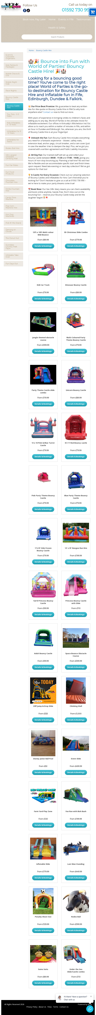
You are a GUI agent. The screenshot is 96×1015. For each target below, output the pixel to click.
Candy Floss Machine (11, 198)
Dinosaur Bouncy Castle (75, 285)
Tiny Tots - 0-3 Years (13, 115)
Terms (55, 1007)
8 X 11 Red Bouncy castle (76, 443)
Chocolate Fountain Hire (12, 181)
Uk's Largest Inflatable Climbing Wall (12, 157)
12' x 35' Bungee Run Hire (76, 548)
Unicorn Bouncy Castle (76, 390)
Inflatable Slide (43, 864)
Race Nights (11, 91)
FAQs (49, 1007)
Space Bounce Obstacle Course (75, 654)
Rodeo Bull (76, 917)
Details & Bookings (43, 246)
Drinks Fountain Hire (12, 190)
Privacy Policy (31, 1007)
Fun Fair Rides (12, 165)
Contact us (48, 112)
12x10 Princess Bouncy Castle (43, 602)
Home (52, 19)
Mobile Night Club (11, 83)
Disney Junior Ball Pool (43, 758)
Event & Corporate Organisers (10, 57)
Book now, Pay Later (34, 19)
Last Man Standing (75, 864)
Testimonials (83, 19)
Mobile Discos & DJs (13, 75)
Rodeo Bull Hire (12, 148)
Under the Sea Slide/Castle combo (76, 970)
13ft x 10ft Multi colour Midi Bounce (43, 233)
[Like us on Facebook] (24, 10)
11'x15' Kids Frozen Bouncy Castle (43, 549)
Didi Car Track (43, 285)
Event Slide (76, 758)
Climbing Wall (76, 706)
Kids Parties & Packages (12, 66)
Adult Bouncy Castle (43, 653)
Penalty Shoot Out (43, 917)
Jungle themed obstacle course (43, 338)
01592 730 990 (77, 9)
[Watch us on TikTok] (28, 10)
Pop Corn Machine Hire (11, 207)
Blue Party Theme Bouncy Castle (76, 496)
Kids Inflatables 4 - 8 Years (13, 124)
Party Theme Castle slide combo (43, 391)
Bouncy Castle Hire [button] (12, 98)
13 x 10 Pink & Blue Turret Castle (43, 444)
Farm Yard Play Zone (43, 811)
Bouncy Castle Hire (13, 107)
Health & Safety (57, 27)
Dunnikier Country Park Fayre (11, 247)
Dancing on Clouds (11, 231)
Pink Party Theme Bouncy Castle (43, 496)
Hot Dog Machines (10, 215)
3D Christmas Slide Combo (76, 232)
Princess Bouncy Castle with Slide (76, 602)
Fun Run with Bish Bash (76, 811)
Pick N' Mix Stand (13, 223)
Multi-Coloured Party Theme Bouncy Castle (76, 338)
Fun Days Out (12, 264)
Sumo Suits (43, 969)
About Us (42, 1007)
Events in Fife (66, 19)
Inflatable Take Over (12, 256)
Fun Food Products (10, 173)
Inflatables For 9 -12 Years (14, 132)
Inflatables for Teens (13, 141)
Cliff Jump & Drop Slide (43, 706)
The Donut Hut (12, 238)
